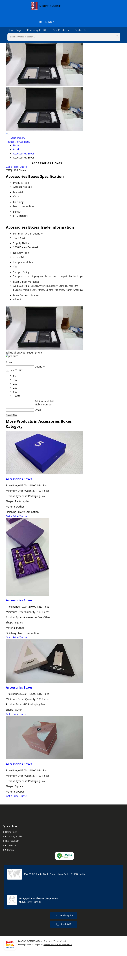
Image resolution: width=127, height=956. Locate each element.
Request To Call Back (18, 141)
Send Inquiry (17, 138)
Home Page (15, 30)
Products (18, 149)
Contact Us (81, 30)
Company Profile (37, 30)
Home (16, 145)
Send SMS (66, 924)
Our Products (61, 30)
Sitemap (9, 849)
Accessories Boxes (24, 153)
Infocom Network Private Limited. (58, 944)
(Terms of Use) (59, 941)
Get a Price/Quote (16, 166)
